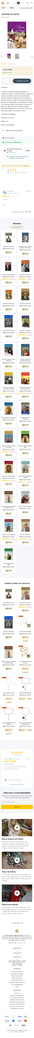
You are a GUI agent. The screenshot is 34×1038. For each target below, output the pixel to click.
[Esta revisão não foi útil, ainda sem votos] (29, 212)
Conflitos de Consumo (17, 980)
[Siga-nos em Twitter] (20, 943)
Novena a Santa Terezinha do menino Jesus (9, 507)
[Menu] (14, 3)
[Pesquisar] (23, 3)
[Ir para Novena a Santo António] (25, 497)
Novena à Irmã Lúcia (25, 274)
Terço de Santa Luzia (8, 692)
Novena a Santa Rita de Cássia (25, 476)
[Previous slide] (2, 56)
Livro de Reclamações (17, 984)
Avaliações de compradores (17, 1002)
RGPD (17, 986)
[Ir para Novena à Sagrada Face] (9, 467)
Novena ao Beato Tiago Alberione (8, 360)
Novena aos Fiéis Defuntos (25, 418)
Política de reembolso (17, 976)
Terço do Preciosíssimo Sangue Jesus (25, 723)
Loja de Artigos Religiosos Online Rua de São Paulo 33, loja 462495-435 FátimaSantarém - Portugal (17, 963)
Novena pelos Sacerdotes (9, 417)
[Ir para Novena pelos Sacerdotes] (9, 408)
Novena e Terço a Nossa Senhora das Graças (25, 247)
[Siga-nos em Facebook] (17, 943)
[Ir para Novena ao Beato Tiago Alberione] (9, 350)
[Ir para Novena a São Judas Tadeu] (9, 554)
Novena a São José (9, 246)
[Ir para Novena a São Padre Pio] (9, 266)
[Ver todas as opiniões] (17, 752)
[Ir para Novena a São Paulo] (25, 321)
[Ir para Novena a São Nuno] (9, 321)
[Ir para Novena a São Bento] (25, 294)
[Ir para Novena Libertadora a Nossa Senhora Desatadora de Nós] (25, 378)
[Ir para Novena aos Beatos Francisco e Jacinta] (9, 378)
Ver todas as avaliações (17, 784)
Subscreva (17, 807)
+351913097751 (17, 953)
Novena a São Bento (25, 303)
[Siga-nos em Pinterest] (24, 943)
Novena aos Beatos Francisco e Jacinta (8, 388)
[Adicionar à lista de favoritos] (14, 237)
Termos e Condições (17, 971)
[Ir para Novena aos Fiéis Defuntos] (25, 408)
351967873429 (17, 957)
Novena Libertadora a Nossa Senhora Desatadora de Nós (25, 388)
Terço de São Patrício (25, 692)
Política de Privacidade (17, 974)
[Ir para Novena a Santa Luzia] (9, 294)
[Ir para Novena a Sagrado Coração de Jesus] (25, 350)
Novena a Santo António (25, 506)
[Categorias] (18, 3)
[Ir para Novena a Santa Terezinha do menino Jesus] (9, 497)
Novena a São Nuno (8, 330)
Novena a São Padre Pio (8, 274)
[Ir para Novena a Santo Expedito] (9, 525)
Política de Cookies (17, 978)
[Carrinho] (32, 3)
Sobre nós (17, 993)
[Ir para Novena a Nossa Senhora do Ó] (25, 437)
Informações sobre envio (17, 997)
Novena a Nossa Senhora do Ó (25, 446)
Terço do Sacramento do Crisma (8, 723)
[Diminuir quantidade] (4, 81)
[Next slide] (31, 56)
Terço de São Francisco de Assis (25, 662)
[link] (17, 779)
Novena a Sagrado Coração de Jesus (25, 360)
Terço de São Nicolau (25, 631)
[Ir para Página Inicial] (3, 3)
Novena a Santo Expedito (9, 534)
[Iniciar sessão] (27, 3)
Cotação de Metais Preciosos (17, 982)
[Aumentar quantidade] (9, 81)
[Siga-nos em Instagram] (15, 943)
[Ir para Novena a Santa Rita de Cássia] (25, 467)
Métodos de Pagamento (17, 995)
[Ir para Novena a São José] (9, 237)
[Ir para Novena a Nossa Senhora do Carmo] (9, 437)
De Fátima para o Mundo (17, 1008)
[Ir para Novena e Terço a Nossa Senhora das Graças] (25, 237)
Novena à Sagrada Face (8, 476)
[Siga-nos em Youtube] (22, 943)
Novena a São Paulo (25, 330)
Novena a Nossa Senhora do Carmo (8, 446)
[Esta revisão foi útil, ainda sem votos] (26, 212)
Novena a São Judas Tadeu (8, 564)
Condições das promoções (17, 999)
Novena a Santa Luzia (9, 303)
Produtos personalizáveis (17, 1006)
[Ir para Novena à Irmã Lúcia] (25, 266)
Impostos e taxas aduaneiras (17, 1004)
